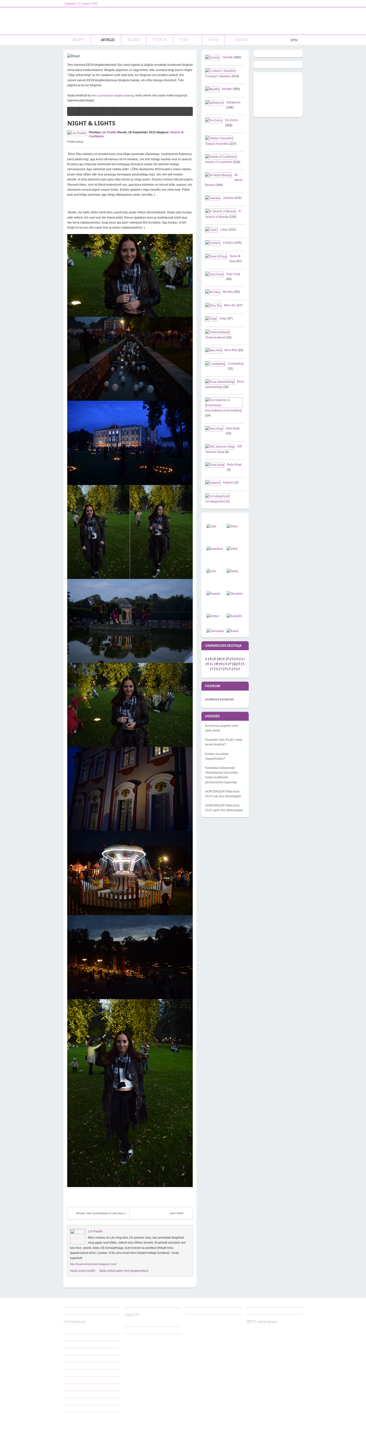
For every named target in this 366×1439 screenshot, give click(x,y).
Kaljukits (73, 1394)
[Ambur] (212, 616)
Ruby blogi (234, 464)
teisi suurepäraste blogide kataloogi (113, 95)
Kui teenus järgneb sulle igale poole (221, 728)
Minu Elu (230, 305)
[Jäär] (211, 526)
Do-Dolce (231, 120)
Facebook (198, 1303)
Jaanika (228, 198)
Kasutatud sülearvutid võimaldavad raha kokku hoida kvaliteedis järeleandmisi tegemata (221, 775)
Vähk (71, 1351)
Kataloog (134, 1322)
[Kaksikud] (214, 549)
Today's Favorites (217, 144)
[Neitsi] (232, 571)
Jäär (70, 1329)
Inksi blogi (233, 428)
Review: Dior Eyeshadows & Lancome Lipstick (103, 1213)
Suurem (86, 141)
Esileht (90, 1424)
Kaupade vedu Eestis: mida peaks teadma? (223, 742)
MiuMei (227, 89)
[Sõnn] (232, 526)
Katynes (228, 482)
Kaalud (72, 1372)
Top (297, 1424)
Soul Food (233, 274)
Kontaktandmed (138, 1303)
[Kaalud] (213, 593)
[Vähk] (232, 549)
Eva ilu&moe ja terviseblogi (223, 410)
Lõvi (70, 1358)
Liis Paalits (109, 132)
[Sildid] (96, 111)
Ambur (72, 1387)
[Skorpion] (235, 593)
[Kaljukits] (234, 616)
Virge (223, 318)
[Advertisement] (212, 21)
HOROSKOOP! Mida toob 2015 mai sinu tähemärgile (223, 794)
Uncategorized (215, 501)
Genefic (228, 57)
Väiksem (89, 141)
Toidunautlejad (215, 337)
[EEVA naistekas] (96, 21)
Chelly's (228, 242)
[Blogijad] (108, 111)
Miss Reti (231, 350)
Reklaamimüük (77, 1303)
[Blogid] (85, 111)
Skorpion (73, 1379)
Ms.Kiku (228, 292)
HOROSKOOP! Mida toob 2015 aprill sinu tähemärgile (224, 808)
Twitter (196, 1310)
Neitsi (71, 1365)
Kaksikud (73, 1344)
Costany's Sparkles (218, 76)
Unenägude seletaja (141, 1329)
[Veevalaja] (215, 631)
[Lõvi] (211, 571)
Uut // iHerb (176, 1213)
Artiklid (108, 1424)
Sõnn (71, 1337)
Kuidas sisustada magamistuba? (216, 756)
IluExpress (233, 102)
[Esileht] (73, 111)
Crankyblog (236, 363)
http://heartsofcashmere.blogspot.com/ (93, 1264)
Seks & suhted (130, 1424)
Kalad (71, 1408)
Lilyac (224, 229)
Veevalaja (73, 1401)
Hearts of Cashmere (218, 162)
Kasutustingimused (79, 1310)
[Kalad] (233, 631)
